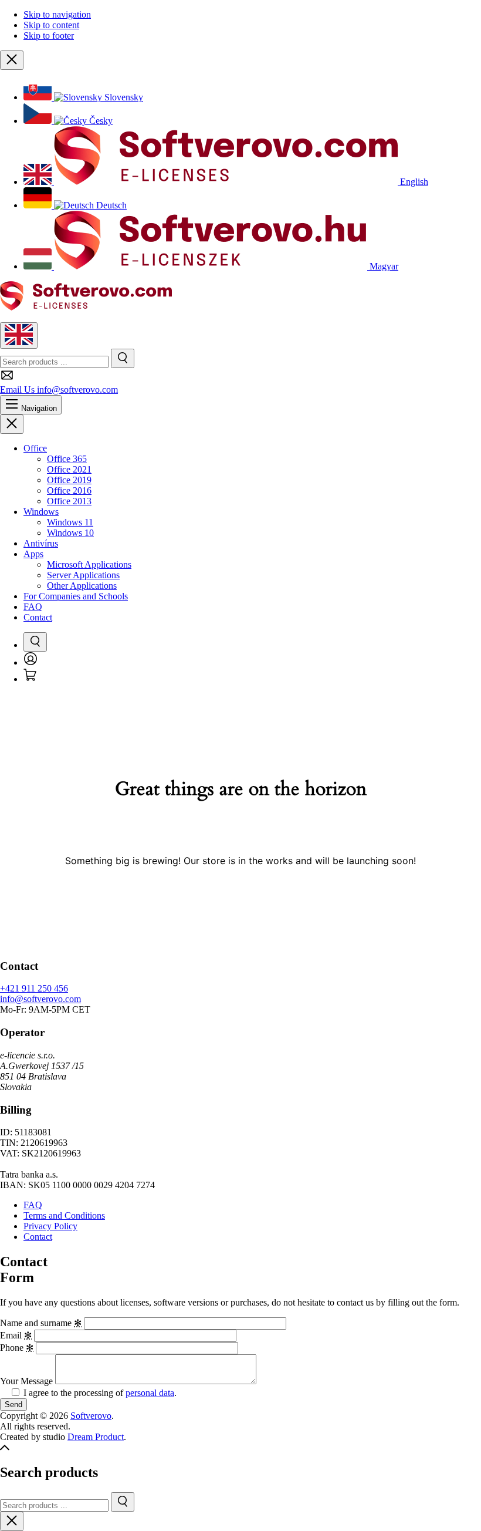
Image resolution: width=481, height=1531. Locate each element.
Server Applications (83, 575)
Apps (33, 554)
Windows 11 (70, 522)
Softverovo (90, 1416)
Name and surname (41, 1323)
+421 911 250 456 (34, 988)
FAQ (32, 607)
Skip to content (51, 25)
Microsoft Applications (89, 564)
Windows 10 (70, 533)
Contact (37, 617)
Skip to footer (48, 36)
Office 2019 (69, 480)
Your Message (26, 1381)
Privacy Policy (50, 1226)
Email (16, 1335)
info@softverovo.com (40, 999)
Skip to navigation (57, 14)
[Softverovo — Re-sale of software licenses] (86, 307)
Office (35, 448)
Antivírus (40, 543)
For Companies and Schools (75, 596)
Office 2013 (69, 501)
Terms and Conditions (64, 1215)
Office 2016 (69, 490)
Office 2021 (69, 469)
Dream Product (95, 1437)
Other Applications (82, 586)
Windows (41, 512)
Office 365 (67, 459)
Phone (16, 1348)
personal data (150, 1393)
